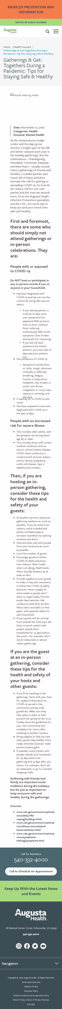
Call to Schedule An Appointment (31, 871)
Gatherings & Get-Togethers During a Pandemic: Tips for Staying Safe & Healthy (28, 51)
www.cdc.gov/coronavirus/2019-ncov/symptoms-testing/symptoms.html (36, 837)
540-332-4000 (31, 859)
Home (6, 47)
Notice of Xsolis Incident (31, 22)
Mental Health (35, 135)
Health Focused (22, 47)
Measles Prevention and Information (31, 9)
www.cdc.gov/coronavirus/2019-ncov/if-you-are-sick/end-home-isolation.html (36, 826)
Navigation (10, 963)
